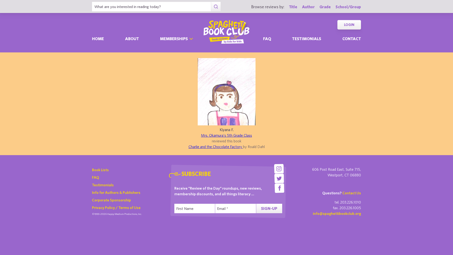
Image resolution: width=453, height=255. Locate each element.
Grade (325, 6)
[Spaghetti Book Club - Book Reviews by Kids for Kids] (226, 32)
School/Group (348, 6)
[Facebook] (279, 188)
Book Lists (100, 170)
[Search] (216, 6)
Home (98, 38)
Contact (351, 38)
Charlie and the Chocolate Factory (216, 146)
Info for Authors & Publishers (116, 192)
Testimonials (306, 38)
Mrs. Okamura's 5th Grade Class (226, 135)
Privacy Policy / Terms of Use (116, 207)
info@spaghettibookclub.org (337, 213)
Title (293, 6)
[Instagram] (279, 169)
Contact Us (351, 193)
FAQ (95, 177)
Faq (267, 38)
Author (308, 6)
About (132, 38)
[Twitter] (279, 178)
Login (349, 25)
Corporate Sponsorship (111, 200)
